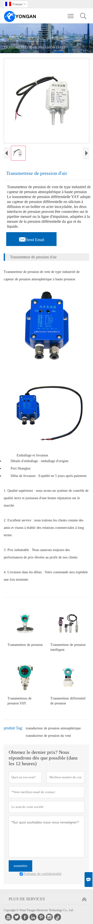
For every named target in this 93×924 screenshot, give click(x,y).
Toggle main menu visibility (70, 16)
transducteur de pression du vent (48, 736)
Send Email (31, 238)
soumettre (20, 866)
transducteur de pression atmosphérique (53, 728)
